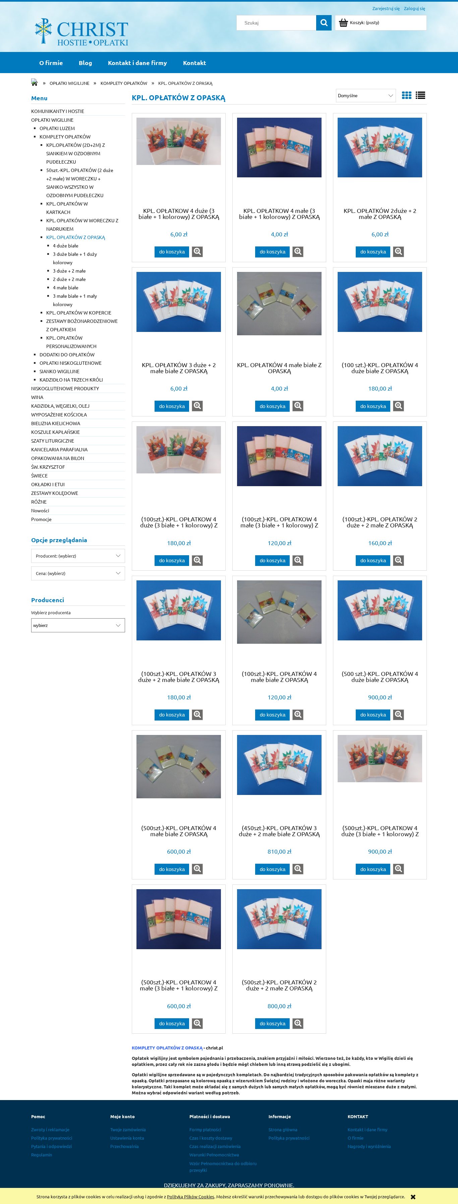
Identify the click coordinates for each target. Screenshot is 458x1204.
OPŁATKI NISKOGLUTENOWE (71, 363)
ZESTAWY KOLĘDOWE (54, 493)
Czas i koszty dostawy (210, 1138)
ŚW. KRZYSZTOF (48, 467)
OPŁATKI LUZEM (57, 128)
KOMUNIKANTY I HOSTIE (57, 111)
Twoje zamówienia (128, 1129)
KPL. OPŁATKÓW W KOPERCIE (78, 312)
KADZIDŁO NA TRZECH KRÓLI (71, 380)
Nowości (40, 510)
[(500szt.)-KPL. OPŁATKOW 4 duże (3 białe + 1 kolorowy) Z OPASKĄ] (380, 777)
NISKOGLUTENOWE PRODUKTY (65, 388)
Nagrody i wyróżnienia (369, 1146)
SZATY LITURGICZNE (52, 441)
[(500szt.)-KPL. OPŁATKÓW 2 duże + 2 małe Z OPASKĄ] (279, 931)
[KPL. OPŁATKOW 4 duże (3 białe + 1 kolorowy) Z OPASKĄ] (178, 160)
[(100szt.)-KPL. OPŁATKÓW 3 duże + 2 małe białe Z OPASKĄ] (178, 622)
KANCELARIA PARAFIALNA (59, 449)
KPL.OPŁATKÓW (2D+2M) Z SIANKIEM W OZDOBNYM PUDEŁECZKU (75, 153)
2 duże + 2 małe (69, 279)
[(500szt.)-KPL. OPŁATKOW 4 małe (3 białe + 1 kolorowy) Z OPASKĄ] (178, 931)
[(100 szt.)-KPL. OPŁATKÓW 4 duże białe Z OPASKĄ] (380, 314)
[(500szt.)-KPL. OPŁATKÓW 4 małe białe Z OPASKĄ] (178, 777)
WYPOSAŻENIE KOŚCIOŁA (59, 414)
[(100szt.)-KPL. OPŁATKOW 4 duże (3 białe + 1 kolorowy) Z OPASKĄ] (178, 468)
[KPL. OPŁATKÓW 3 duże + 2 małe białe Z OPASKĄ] (178, 314)
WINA (37, 397)
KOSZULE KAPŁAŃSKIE (55, 432)
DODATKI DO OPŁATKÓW (67, 354)
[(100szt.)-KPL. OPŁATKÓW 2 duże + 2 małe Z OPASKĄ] (380, 468)
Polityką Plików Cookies (190, 1196)
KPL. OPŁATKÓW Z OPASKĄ (75, 237)
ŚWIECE (39, 475)
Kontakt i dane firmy (367, 1129)
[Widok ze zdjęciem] (406, 95)
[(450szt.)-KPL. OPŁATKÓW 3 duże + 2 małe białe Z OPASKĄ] (279, 777)
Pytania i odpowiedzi (51, 1146)
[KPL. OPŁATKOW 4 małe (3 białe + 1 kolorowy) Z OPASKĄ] (279, 160)
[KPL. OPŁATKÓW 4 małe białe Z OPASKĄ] (279, 314)
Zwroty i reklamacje (50, 1129)
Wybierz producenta (51, 612)
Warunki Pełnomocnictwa (214, 1154)
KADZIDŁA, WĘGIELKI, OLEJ (60, 406)
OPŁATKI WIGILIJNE (52, 120)
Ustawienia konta (127, 1138)
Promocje (41, 519)
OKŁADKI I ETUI (48, 484)
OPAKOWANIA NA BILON (57, 458)
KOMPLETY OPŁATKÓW (65, 136)
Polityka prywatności (51, 1138)
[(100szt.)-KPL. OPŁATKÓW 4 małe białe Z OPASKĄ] (279, 622)
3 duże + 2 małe (69, 271)
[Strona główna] (81, 31)
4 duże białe (65, 245)
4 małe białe (65, 287)
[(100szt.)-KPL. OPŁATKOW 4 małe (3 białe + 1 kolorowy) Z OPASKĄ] (279, 468)
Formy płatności (205, 1129)
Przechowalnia (124, 1146)
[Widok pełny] (420, 95)
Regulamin (41, 1154)
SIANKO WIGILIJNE (59, 371)
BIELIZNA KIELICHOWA (55, 423)
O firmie (355, 1138)
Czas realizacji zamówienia (215, 1146)
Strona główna (283, 1129)
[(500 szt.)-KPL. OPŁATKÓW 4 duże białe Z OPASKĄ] (380, 622)
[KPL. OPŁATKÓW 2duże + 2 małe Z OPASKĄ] (380, 160)
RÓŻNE (39, 502)
